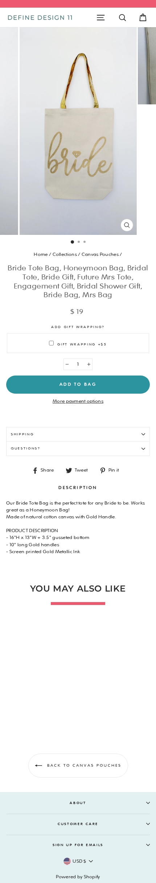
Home (41, 254)
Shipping (22, 434)
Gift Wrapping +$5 (82, 344)
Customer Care (78, 824)
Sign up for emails (78, 845)
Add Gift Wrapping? (78, 327)
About (78, 803)
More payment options (78, 401)
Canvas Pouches (100, 254)
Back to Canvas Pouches (83, 765)
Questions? (26, 448)
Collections (65, 254)
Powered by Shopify (78, 876)
